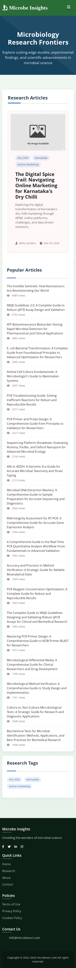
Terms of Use (11, 904)
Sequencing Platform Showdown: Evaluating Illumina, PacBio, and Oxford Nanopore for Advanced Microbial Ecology (37, 447)
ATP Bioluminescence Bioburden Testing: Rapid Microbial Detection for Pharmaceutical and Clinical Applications (35, 328)
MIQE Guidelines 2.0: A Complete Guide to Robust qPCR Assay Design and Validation (36, 307)
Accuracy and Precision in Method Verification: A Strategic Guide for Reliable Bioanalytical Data (36, 569)
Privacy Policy (11, 911)
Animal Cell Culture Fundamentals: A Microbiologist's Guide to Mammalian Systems (33, 376)
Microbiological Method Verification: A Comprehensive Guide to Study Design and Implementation (37, 688)
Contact (7, 884)
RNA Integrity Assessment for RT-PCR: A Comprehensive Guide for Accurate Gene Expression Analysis (35, 522)
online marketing (28, 164)
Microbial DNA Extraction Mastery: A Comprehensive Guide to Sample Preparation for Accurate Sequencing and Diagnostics (36, 496)
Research (8, 871)
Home (6, 864)
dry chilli (23, 158)
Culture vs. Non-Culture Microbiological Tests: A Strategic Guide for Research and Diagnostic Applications (35, 711)
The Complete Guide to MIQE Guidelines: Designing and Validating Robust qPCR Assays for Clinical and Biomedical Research (37, 617)
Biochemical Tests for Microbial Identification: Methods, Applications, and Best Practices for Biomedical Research (35, 735)
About (6, 878)
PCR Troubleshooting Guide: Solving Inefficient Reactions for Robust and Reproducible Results (32, 400)
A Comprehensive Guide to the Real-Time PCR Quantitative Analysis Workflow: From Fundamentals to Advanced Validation (36, 546)
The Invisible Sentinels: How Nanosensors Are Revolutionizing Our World (36, 288)
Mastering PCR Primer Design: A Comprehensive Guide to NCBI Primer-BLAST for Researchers (38, 640)
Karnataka (41, 158)
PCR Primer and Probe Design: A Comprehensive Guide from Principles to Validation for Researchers (35, 423)
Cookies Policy (12, 918)
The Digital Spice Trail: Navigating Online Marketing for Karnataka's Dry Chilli (36, 185)
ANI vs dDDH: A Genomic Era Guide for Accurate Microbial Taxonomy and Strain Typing (35, 470)
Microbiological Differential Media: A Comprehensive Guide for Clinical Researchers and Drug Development (32, 664)
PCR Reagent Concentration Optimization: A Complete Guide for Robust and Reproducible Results (37, 593)
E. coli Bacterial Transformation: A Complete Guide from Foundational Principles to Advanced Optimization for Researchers (37, 352)
